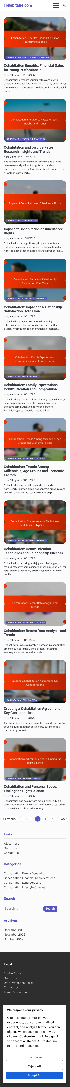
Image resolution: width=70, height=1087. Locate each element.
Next (63, 819)
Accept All (34, 1075)
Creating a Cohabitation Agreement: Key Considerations (32, 710)
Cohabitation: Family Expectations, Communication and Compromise (31, 387)
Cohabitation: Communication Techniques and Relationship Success (33, 551)
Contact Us (11, 852)
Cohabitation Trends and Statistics (26, 139)
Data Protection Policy (19, 982)
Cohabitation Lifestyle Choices (23, 778)
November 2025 (14, 934)
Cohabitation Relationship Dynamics (26, 299)
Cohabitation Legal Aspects (22, 221)
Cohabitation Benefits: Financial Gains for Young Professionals (34, 68)
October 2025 (13, 939)
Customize (34, 1057)
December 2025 (14, 929)
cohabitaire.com (18, 5)
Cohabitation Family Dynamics (23, 377)
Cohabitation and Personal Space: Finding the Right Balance (30, 789)
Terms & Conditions (17, 992)
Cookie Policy (13, 973)
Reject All (34, 1066)
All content (11, 843)
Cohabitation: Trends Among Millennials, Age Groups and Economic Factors (34, 471)
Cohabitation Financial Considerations (28, 57)
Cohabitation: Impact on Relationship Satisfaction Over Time (33, 309)
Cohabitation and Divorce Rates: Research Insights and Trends (29, 149)
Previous (9, 819)
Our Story (10, 848)
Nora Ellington (12, 75)
